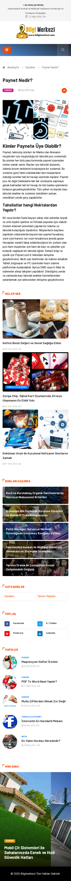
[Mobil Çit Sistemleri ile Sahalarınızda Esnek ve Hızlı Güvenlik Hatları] (35, 819)
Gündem (30, 67)
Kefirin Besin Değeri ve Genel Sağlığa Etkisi (32, 343)
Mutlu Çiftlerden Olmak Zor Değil (43, 701)
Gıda (9, 334)
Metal (24, 737)
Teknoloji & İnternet (17, 387)
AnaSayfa (13, 67)
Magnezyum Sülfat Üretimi (40, 661)
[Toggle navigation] (7, 50)
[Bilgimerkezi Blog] (35, 31)
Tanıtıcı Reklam (46, 596)
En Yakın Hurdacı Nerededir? (41, 741)
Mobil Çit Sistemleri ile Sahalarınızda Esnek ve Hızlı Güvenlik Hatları (29, 852)
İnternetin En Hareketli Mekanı (42, 721)
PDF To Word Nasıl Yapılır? (39, 681)
